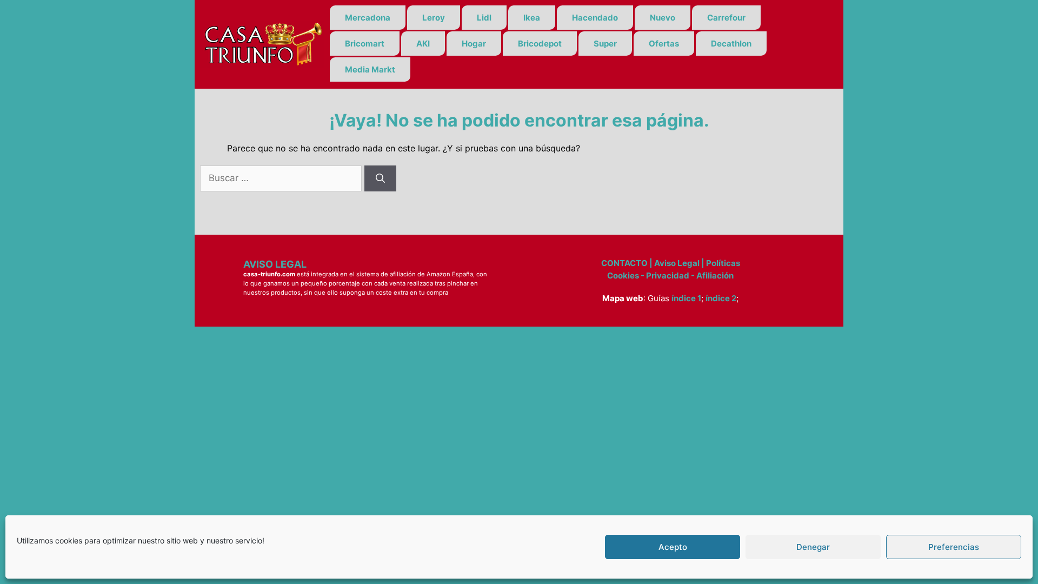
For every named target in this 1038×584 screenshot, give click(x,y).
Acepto (672, 547)
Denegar (813, 547)
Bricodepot (540, 43)
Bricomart (364, 43)
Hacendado (595, 17)
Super (605, 43)
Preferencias (953, 547)
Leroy (433, 17)
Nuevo (662, 17)
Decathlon (731, 43)
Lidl (484, 17)
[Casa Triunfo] (262, 43)
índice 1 (686, 298)
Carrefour (726, 17)
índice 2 (721, 298)
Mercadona (367, 17)
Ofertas (664, 43)
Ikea (531, 17)
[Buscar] (380, 178)
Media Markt (370, 69)
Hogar (474, 43)
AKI (423, 43)
